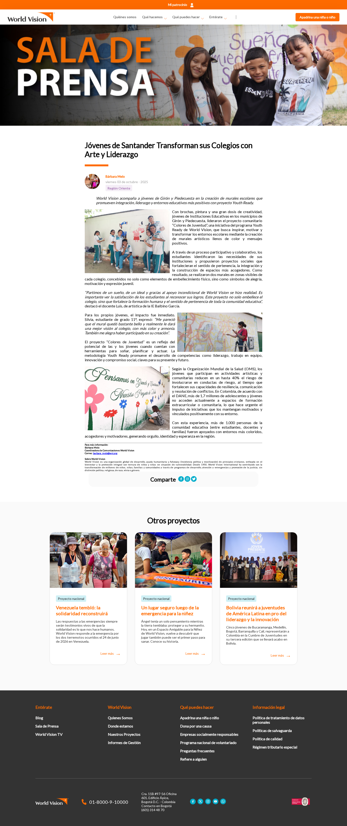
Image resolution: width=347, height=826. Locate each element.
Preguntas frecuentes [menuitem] (197, 751)
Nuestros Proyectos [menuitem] (124, 734)
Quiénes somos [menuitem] (124, 17)
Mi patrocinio (177, 5)
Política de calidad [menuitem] (267, 738)
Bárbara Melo (115, 176)
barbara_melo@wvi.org (105, 453)
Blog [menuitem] (39, 717)
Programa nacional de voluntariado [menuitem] (208, 742)
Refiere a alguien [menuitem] (193, 759)
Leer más (107, 653)
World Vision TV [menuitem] (49, 734)
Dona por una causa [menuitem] (196, 726)
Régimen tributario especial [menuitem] (275, 747)
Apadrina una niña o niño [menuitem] (199, 717)
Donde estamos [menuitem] (120, 726)
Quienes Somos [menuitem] (120, 717)
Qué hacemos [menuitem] (152, 17)
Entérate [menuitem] (216, 17)
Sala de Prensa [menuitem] (47, 726)
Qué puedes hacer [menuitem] (186, 17)
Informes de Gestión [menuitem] (124, 742)
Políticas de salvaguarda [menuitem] (272, 730)
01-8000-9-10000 (108, 802)
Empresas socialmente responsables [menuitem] (209, 734)
